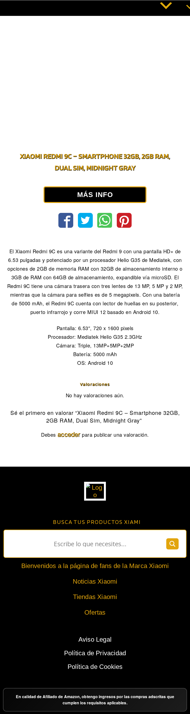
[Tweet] (85, 220)
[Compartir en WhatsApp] (104, 220)
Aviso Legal (95, 639)
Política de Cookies (95, 666)
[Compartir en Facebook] (65, 220)
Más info (95, 195)
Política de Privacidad (95, 653)
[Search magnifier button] (172, 544)
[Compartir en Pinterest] (124, 220)
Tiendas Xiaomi (95, 596)
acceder (68, 433)
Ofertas (94, 612)
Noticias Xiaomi (95, 581)
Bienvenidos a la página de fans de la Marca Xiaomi (95, 566)
